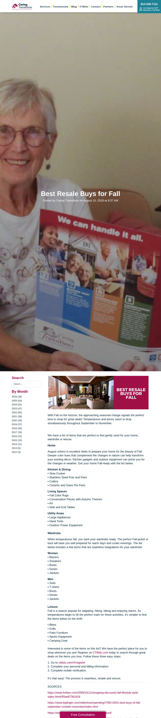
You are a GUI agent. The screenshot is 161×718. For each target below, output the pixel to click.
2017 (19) (17, 432)
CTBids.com (100, 652)
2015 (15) (17, 440)
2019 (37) (17, 424)
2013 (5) (16, 448)
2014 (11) (17, 444)
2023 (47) (17, 408)
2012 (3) (16, 452)
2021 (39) (17, 416)
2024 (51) (17, 404)
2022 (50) (17, 412)
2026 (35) (17, 396)
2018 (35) (17, 428)
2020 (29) (17, 420)
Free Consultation (83, 714)
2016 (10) (17, 436)
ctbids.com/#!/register (72, 662)
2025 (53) (17, 400)
